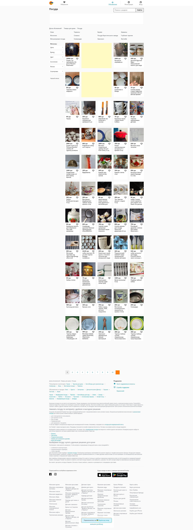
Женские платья (54, 491)
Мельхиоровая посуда (57, 39)
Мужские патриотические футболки (103, 495)
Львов (58, 391)
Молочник (53, 35)
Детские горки (86, 484)
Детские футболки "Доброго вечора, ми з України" (88, 508)
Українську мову (104, 520)
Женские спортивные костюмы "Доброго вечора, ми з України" (72, 495)
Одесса (73, 389)
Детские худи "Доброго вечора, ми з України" (72, 517)
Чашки (68, 384)
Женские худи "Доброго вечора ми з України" (72, 488)
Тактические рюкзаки (56, 515)
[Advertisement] (96, 18)
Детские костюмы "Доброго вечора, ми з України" (88, 491)
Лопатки (51, 398)
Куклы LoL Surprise (71, 507)
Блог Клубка (134, 490)
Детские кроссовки (120, 508)
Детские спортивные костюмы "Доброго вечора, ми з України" (88, 515)
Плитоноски (53, 504)
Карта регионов (135, 487)
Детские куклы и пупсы (119, 494)
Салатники (52, 396)
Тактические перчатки (102, 504)
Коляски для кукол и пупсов (120, 490)
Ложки (94, 394)
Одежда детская (86, 495)
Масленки (54, 435)
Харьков (105, 389)
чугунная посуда (72, 453)
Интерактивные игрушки (119, 504)
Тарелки (72, 394)
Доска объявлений (55, 28)
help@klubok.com (135, 508)
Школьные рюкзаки (120, 511)
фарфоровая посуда (92, 429)
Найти (139, 10)
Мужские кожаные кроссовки (103, 500)
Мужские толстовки (104, 512)
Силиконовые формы (88, 396)
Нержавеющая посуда (63, 398)
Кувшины (124, 32)
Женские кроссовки (71, 484)
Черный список (54, 78)
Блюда (100, 394)
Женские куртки (54, 484)
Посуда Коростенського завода (108, 35)
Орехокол (101, 39)
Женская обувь (54, 497)
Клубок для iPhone (136, 511)
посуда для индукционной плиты (114, 424)
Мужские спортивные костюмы (104, 490)
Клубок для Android (136, 513)
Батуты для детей (119, 498)
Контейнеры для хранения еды (95, 384)
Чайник (60, 396)
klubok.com (51, 3)
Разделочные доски (57, 437)
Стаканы (77, 35)
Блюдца (74, 398)
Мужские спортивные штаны (104, 509)
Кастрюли (68, 396)
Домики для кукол (87, 487)
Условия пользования (134, 504)
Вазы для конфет (56, 440)
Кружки (100, 32)
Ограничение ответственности (135, 500)
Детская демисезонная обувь (72, 522)
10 (112, 372)
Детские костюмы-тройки (87, 499)
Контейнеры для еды (84, 394)
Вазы (59, 386)
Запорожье (81, 389)
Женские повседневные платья (54, 508)
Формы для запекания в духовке (60, 439)
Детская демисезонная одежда (70, 511)
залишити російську (96, 524)
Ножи (52, 32)
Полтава (51, 391)
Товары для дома (69, 28)
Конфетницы (100, 396)
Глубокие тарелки (127, 35)
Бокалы (53, 433)
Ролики (116, 501)
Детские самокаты (71, 504)
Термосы (77, 32)
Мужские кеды (102, 487)
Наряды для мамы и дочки (72, 501)
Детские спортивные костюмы (120, 514)
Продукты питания (120, 487)
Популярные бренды (136, 492)
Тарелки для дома (78, 384)
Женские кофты (54, 512)
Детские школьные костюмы (87, 503)
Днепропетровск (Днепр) (94, 389)
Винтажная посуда (69, 386)
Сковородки (78, 39)
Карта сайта (134, 484)
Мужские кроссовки (104, 484)
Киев (66, 389)
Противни (76, 396)
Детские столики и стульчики (71, 526)
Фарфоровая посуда (61, 394)
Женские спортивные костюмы (56, 488)
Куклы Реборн (118, 484)
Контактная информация (134, 496)
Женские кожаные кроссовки (55, 500)
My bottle (124, 39)
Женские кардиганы (55, 494)
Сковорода (52, 386)
